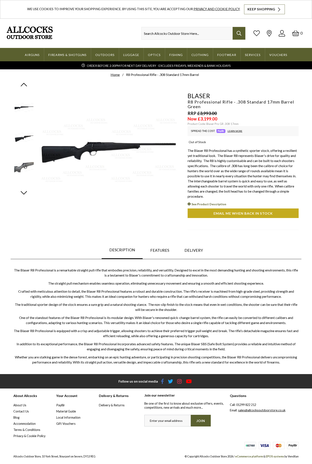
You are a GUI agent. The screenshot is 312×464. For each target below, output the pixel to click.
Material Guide (66, 411)
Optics (154, 55)
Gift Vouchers (66, 423)
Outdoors (105, 55)
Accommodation (24, 423)
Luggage (131, 55)
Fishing (176, 55)
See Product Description (208, 204)
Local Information (68, 417)
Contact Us (21, 411)
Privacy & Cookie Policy (29, 436)
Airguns (32, 55)
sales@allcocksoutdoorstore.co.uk (261, 410)
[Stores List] (269, 33)
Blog (16, 417)
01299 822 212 (246, 405)
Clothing (200, 55)
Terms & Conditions (26, 430)
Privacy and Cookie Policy (217, 9)
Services (253, 55)
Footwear (226, 55)
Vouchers (278, 55)
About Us (19, 405)
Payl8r (60, 405)
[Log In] (282, 33)
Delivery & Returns (112, 405)
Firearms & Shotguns (67, 55)
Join (200, 421)
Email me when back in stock (243, 213)
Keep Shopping (261, 9)
